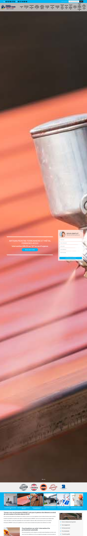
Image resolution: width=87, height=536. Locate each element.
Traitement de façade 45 (47, 7)
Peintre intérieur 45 (75, 7)
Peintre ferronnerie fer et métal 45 (37, 7)
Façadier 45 (21, 7)
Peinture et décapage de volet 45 (70, 7)
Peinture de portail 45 (66, 7)
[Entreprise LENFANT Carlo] (8, 7)
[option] (43, 268)
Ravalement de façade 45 (57, 7)
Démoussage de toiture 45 (26, 7)
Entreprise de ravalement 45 (31, 7)
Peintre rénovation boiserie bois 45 (42, 7)
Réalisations (30, 249)
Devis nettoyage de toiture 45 (84, 7)
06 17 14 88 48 (22, 1)
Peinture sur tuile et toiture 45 (62, 7)
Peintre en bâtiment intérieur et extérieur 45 (79, 7)
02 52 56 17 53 (10, 1)
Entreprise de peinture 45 (52, 7)
